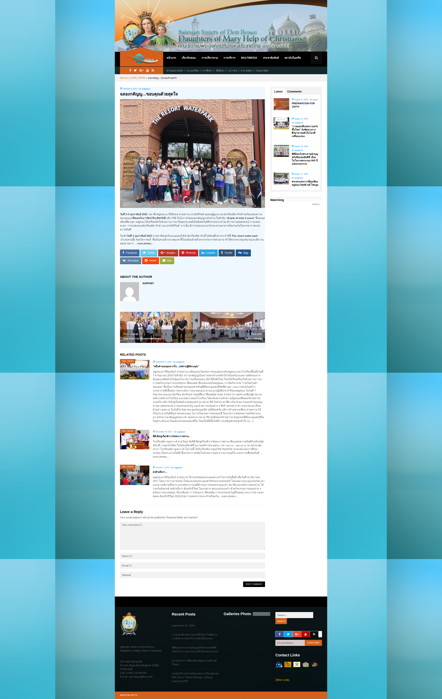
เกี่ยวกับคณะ (189, 57)
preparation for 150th (183, 625)
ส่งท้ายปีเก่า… (160, 472)
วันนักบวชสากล (253, 338)
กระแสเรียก (193, 70)
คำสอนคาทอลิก (175, 70)
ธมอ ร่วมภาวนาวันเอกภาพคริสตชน (142, 338)
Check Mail (262, 70)
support (146, 88)
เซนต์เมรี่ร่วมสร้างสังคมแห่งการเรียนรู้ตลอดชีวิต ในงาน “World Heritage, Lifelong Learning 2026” (195, 677)
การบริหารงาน (210, 57)
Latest (278, 91)
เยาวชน (233, 70)
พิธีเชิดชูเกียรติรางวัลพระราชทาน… (172, 436)
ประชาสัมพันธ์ (271, 57)
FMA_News (138, 77)
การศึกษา (208, 70)
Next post (256, 334)
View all (316, 204)
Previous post (130, 334)
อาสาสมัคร (246, 70)
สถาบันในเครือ (293, 57)
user (315, 99)
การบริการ (229, 57)
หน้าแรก (171, 57)
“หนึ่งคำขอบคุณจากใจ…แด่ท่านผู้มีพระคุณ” (176, 366)
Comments (294, 91)
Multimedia (249, 57)
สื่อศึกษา (220, 70)
